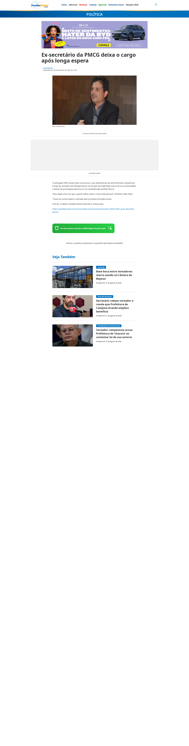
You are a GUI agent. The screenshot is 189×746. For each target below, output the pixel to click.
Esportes (102, 4)
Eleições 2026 (132, 4)
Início (64, 4)
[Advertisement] (94, 155)
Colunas (93, 4)
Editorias (73, 4)
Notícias (83, 4)
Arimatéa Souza (116, 4)
